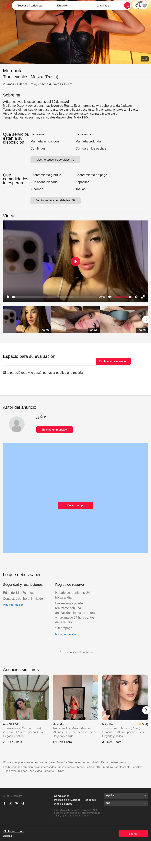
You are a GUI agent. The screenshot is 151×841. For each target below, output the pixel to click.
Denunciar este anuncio (78, 652)
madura (108, 766)
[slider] (54, 297)
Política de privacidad (67, 799)
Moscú (61, 762)
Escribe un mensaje (54, 429)
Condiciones (61, 795)
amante (49, 770)
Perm (104, 762)
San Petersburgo (78, 762)
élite (98, 766)
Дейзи (41, 417)
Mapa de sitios (63, 803)
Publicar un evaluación (113, 361)
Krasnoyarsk (118, 762)
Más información (13, 604)
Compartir (135, 5)
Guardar (144, 5)
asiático (138, 766)
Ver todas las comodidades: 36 (55, 200)
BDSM (60, 770)
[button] (71, 5)
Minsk (95, 762)
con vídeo (36, 770)
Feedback (90, 799)
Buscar (127, 5)
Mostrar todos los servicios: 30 (55, 159)
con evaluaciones (16, 770)
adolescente (123, 766)
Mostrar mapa (75, 505)
